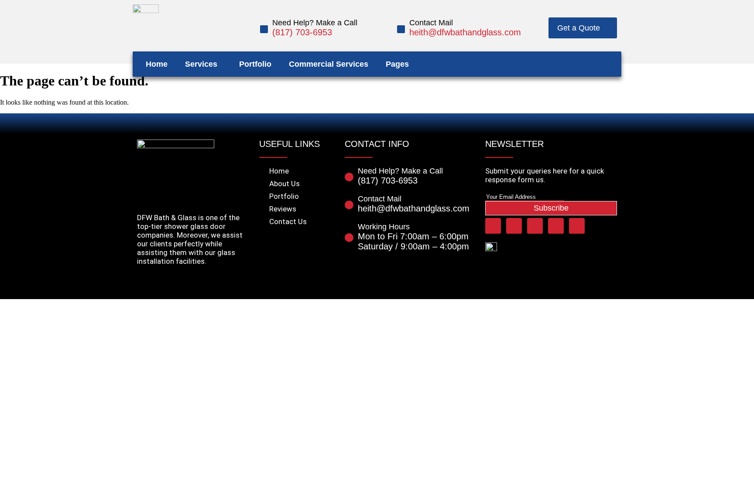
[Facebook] (542, 64)
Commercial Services (328, 64)
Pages (397, 64)
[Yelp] (575, 64)
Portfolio (255, 64)
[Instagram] (592, 64)
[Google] (608, 64)
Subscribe (551, 208)
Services (201, 64)
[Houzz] (558, 64)
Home (157, 64)
